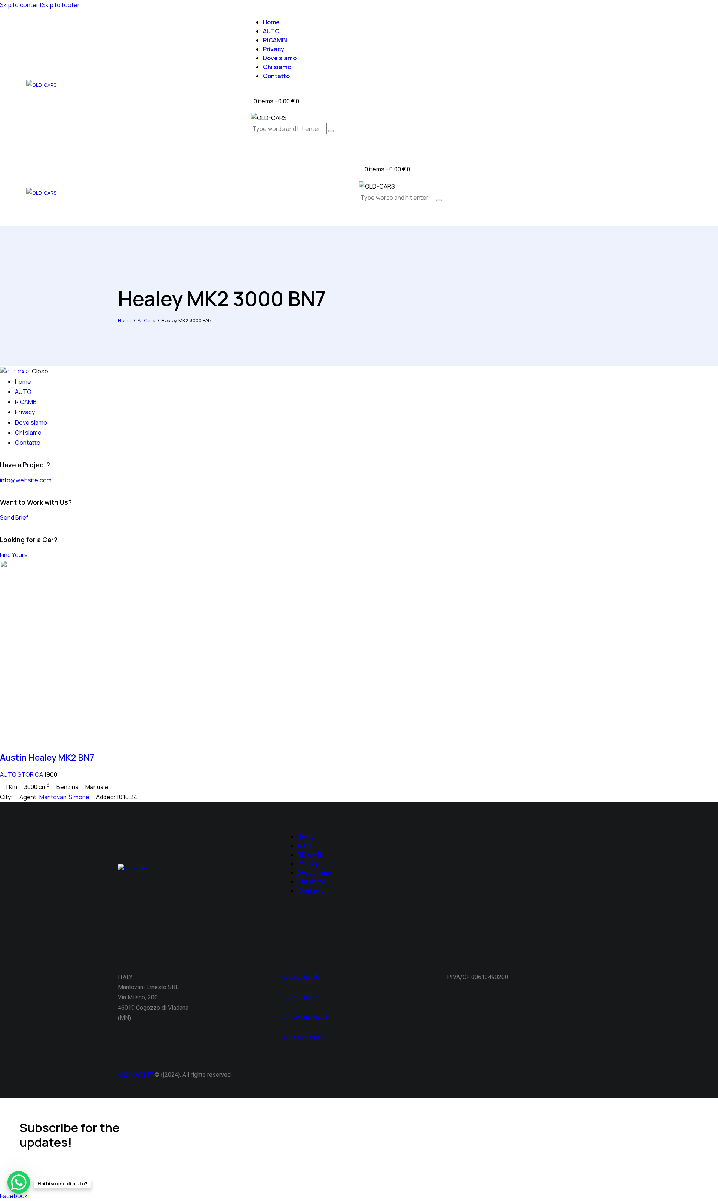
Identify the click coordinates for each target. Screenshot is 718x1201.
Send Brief (14, 517)
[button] (361, 215)
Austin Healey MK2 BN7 (47, 757)
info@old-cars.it (303, 1037)
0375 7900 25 (301, 977)
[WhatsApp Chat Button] (18, 1182)
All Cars (146, 320)
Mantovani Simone (64, 797)
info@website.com (26, 480)
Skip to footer (61, 5)
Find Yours (14, 555)
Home (124, 320)
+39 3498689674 (305, 1017)
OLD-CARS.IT (135, 1074)
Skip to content (21, 5)
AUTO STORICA (21, 774)
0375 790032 (299, 997)
